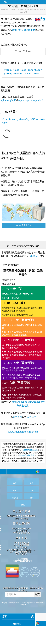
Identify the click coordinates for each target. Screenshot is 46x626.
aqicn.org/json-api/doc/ (30, 100)
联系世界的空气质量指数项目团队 (21, 516)
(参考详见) (23, 335)
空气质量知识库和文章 (21, 528)
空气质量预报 (21, 547)
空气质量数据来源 (21, 543)
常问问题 (21, 538)
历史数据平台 (21, 554)
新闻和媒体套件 (21, 518)
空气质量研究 (21, 523)
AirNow (33, 256)
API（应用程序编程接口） (21, 551)
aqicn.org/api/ (8, 100)
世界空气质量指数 (30, 450)
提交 (37, 594)
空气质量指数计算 (21, 545)
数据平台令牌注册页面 (23, 30)
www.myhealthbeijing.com (23, 431)
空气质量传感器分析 (21, 533)
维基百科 (17, 416)
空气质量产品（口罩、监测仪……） (21, 549)
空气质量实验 (21, 530)
